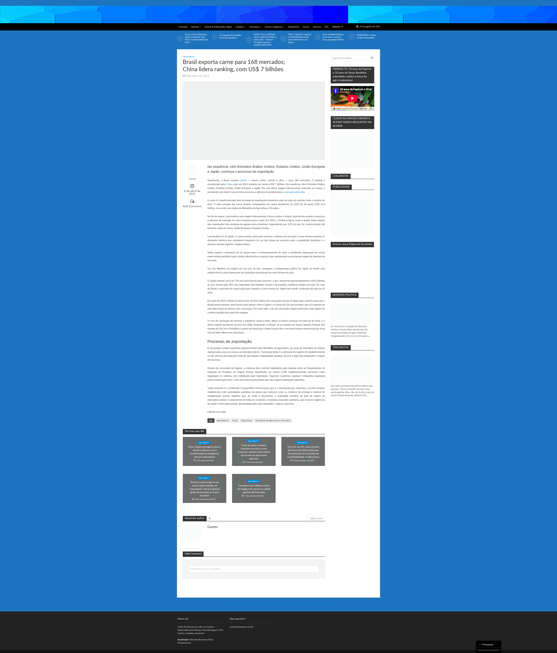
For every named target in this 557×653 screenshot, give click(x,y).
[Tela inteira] (370, 108)
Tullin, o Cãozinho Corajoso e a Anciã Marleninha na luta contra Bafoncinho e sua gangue (299, 38)
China (229, 184)
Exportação (246, 420)
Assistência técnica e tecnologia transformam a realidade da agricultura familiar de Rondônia (278, 604)
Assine (306, 26)
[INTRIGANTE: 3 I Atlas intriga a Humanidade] (352, 36)
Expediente (293, 26)
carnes (243, 180)
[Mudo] (366, 108)
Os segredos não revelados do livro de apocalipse (230, 36)
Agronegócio (189, 56)
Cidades (240, 26)
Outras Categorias (274, 26)
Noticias (195, 26)
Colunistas (254, 26)
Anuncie (317, 26)
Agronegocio (223, 420)
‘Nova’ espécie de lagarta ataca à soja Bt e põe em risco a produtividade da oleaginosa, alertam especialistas (204, 452)
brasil (235, 420)
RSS (326, 26)
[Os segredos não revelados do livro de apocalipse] (214, 36)
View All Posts (316, 518)
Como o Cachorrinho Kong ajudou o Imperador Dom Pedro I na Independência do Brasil (196, 38)
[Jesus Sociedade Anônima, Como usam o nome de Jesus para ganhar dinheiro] (317, 37)
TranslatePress (494, 650)
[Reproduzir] (334, 108)
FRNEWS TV (337, 26)
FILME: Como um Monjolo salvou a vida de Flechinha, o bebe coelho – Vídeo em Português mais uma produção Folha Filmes (265, 40)
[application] (352, 98)
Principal (183, 26)
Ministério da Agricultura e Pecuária (273, 420)
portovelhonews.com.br (242, 626)
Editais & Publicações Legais (218, 26)
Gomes (192, 178)
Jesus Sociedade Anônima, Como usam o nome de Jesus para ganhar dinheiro (333, 37)
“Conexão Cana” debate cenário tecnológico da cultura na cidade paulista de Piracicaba (253, 488)
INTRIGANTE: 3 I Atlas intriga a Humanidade (366, 36)
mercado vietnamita (295, 192)
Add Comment (192, 206)
